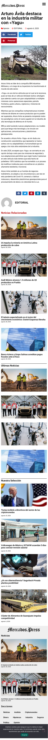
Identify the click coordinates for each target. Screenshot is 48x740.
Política (6, 723)
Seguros (40, 717)
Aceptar (24, 735)
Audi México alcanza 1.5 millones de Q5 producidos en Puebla (19, 281)
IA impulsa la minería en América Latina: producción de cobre (19, 665)
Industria (29, 717)
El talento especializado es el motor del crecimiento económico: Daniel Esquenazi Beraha (23, 318)
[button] (44, 4)
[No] (44, 731)
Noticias (6, 712)
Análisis (17, 712)
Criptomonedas (31, 712)
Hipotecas (17, 717)
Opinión (6, 28)
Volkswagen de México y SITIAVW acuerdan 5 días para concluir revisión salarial (23, 546)
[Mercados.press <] (16, 6)
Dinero (6, 717)
